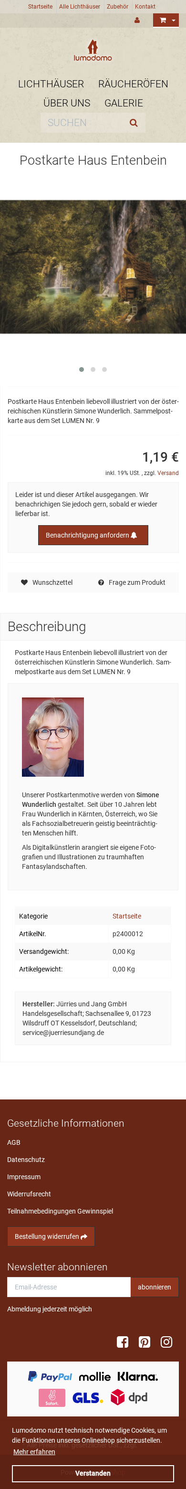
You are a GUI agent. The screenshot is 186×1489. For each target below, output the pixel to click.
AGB (14, 1142)
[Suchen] (135, 122)
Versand (168, 473)
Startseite (40, 6)
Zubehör (117, 6)
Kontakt (145, 6)
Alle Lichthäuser (79, 6)
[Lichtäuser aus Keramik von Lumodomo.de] (93, 50)
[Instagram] (170, 1342)
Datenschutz (26, 1159)
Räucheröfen (133, 84)
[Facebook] (126, 1342)
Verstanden (93, 1473)
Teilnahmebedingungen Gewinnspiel (60, 1211)
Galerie (123, 103)
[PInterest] (148, 1342)
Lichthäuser (51, 84)
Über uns (66, 103)
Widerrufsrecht (29, 1194)
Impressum (24, 1177)
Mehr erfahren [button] (34, 1452)
